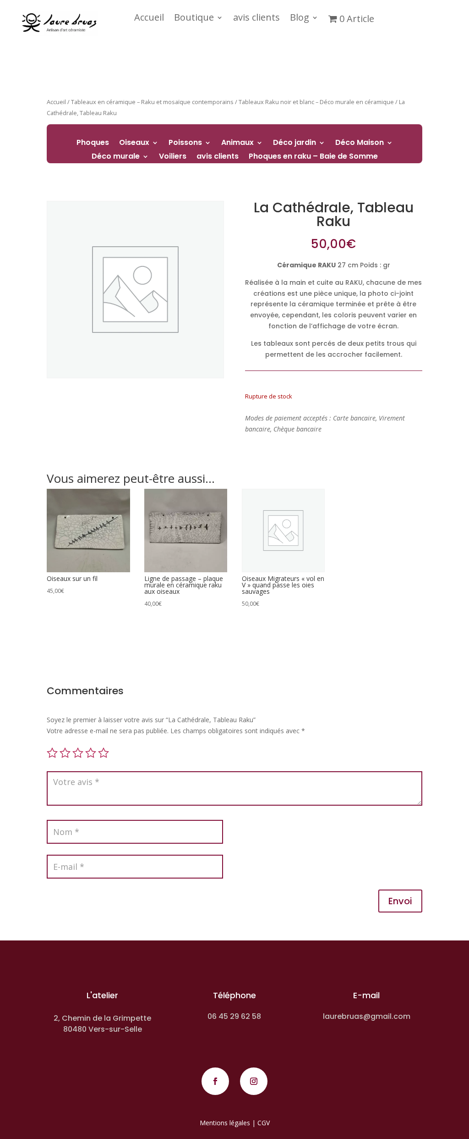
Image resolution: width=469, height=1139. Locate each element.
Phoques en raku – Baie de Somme (313, 157)
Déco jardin (294, 143)
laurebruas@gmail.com (366, 1016)
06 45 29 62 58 (234, 1016)
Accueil (149, 18)
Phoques (92, 143)
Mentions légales (225, 1122)
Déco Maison (359, 143)
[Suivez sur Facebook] (215, 1081)
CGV (263, 1122)
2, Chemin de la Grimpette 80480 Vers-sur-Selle (102, 1023)
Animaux (237, 143)
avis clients (256, 18)
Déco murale (116, 157)
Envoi (400, 901)
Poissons (185, 143)
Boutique (194, 18)
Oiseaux (134, 143)
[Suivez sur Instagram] (253, 1081)
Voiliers (172, 157)
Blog (299, 18)
